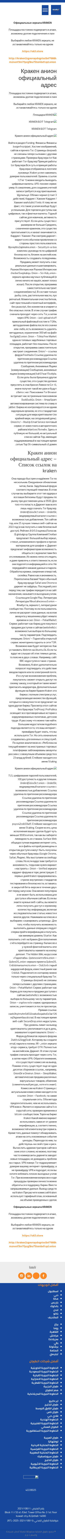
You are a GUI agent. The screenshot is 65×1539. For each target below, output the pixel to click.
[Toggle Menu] (45, 10)
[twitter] (36, 1275)
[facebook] (43, 1275)
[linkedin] (29, 1275)
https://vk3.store (32, 51)
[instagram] (21, 1275)
